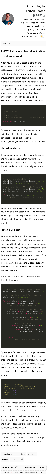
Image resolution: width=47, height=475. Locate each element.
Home (22, 36)
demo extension (24, 434)
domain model (17, 459)
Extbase (22, 454)
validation (32, 454)
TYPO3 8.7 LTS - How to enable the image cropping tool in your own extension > (36, 467)
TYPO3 (5, 459)
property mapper (9, 454)
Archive (29, 36)
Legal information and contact (33, 472)
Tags (35, 36)
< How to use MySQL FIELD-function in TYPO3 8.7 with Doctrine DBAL (13, 467)
